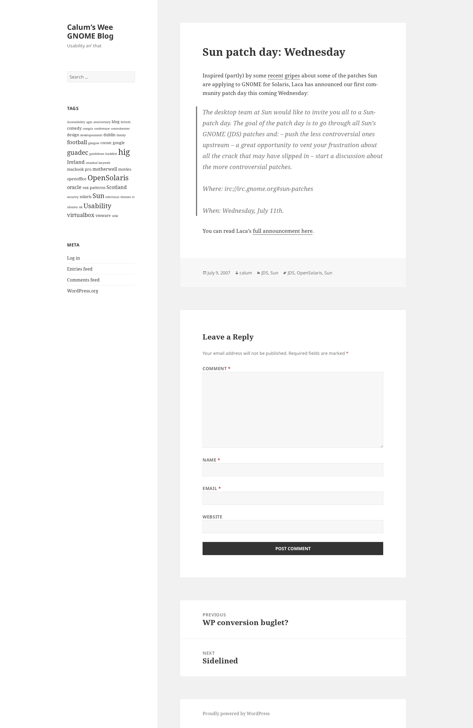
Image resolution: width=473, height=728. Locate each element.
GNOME (106, 143)
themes (125, 197)
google (119, 142)
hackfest (111, 154)
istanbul (91, 163)
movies (124, 169)
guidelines (96, 154)
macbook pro (79, 169)
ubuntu (72, 207)
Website (212, 517)
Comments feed (83, 280)
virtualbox (80, 215)
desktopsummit (91, 135)
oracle (74, 187)
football (77, 142)
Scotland (116, 187)
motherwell (105, 169)
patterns (97, 187)
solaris (85, 196)
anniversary (102, 122)
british (126, 122)
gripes (292, 75)
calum (246, 273)
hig (124, 151)
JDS (264, 273)
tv (133, 197)
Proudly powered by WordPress (236, 713)
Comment (217, 369)
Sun (98, 195)
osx (86, 187)
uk (80, 207)
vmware (103, 215)
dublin (109, 134)
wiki (115, 216)
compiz (88, 128)
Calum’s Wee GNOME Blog (90, 31)
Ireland (76, 161)
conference (102, 128)
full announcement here (283, 230)
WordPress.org (82, 291)
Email (212, 488)
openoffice (76, 178)
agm (89, 122)
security (73, 197)
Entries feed (80, 269)
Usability (97, 205)
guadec (77, 152)
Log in (73, 258)
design (73, 134)
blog (116, 121)
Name (211, 460)
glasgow (93, 143)
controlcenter (120, 128)
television (112, 197)
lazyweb (104, 163)
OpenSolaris (108, 177)
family (121, 135)
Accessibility (76, 122)
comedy (74, 128)
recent (275, 75)
